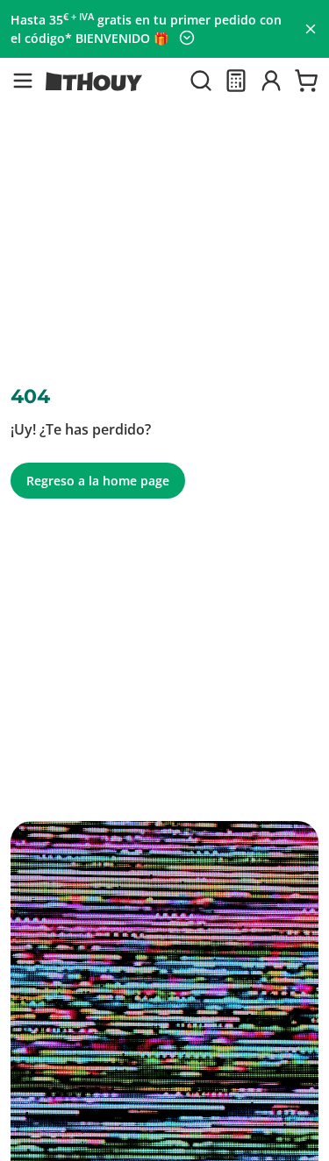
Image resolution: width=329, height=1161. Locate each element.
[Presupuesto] (236, 80)
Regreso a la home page (97, 480)
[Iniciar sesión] (271, 80)
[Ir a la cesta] (306, 80)
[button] (23, 80)
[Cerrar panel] (310, 29)
